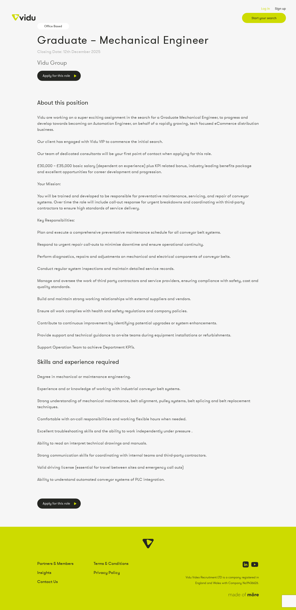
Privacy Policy (107, 572)
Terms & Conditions (111, 563)
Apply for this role (56, 75)
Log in (265, 8)
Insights (44, 572)
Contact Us (47, 581)
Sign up (280, 8)
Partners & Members (55, 563)
